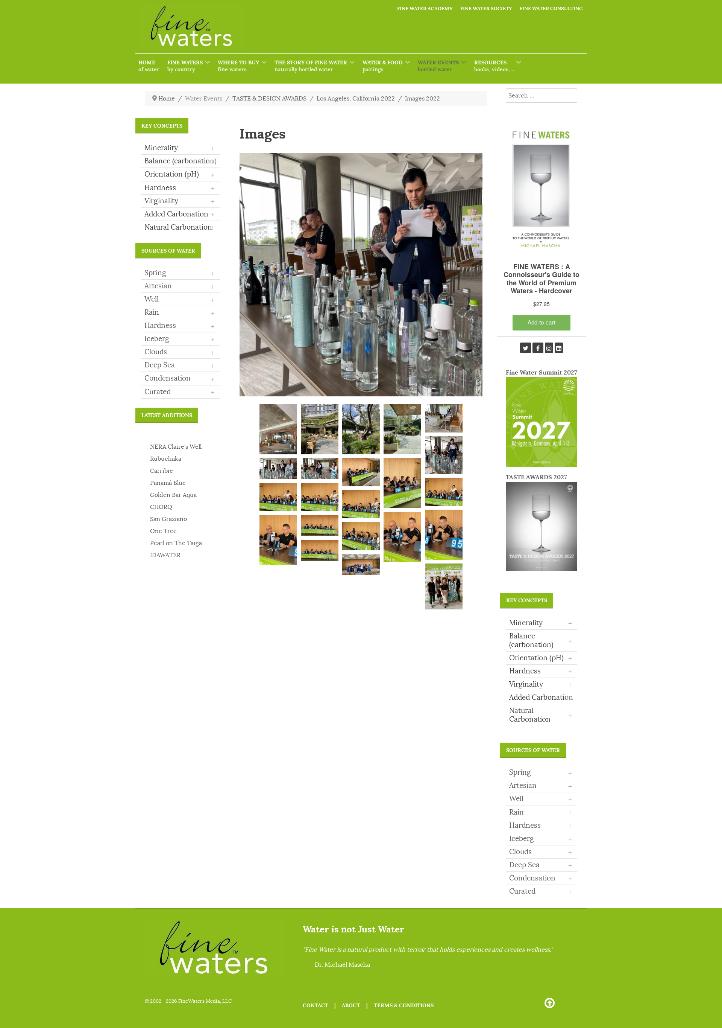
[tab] (180, 273)
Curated (157, 391)
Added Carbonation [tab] (179, 214)
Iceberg (156, 338)
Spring (155, 272)
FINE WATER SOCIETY (486, 8)
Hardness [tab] (179, 188)
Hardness (160, 325)
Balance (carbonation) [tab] (180, 161)
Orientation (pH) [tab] (179, 175)
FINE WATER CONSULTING (551, 8)
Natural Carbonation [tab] (179, 228)
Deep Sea (159, 365)
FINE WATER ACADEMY (425, 8)
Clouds (155, 351)
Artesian (158, 286)
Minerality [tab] (179, 148)
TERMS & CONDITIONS (404, 1005)
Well (151, 299)
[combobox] (541, 95)
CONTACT (315, 1005)
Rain (151, 312)
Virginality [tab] (179, 201)
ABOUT (351, 1005)
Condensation (167, 378)
